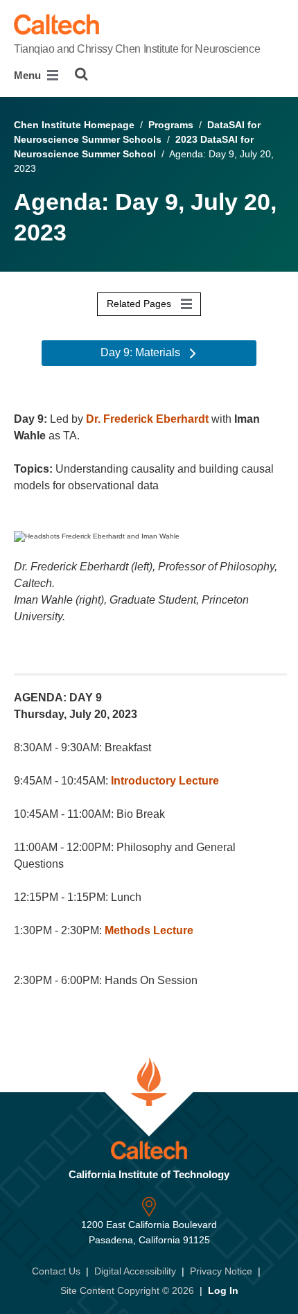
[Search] (81, 74)
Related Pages (140, 303)
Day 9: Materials (141, 352)
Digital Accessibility (135, 1271)
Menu (29, 75)
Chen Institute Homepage (74, 124)
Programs (170, 124)
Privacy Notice (221, 1271)
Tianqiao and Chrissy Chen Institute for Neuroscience (137, 49)
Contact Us (56, 1271)
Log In (223, 1290)
